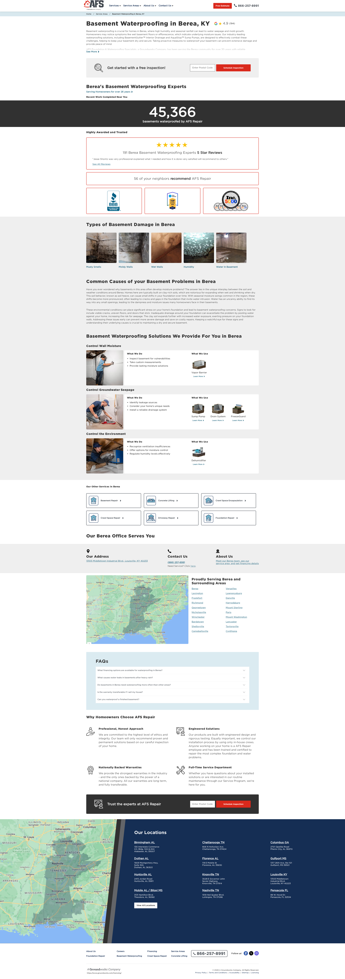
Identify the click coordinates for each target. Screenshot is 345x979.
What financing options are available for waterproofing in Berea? (129, 670)
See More (92, 51)
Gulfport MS (278, 858)
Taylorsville (232, 626)
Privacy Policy (201, 973)
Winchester (198, 617)
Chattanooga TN (213, 842)
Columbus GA (279, 842)
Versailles (231, 588)
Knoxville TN (210, 874)
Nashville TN (210, 890)
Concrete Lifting (179, 956)
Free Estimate (223, 6)
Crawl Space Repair (157, 956)
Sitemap (245, 973)
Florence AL (210, 858)
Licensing (255, 973)
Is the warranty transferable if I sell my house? (120, 692)
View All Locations (146, 905)
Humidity (189, 267)
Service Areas (131, 5)
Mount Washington (236, 617)
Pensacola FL (279, 890)
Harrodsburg (233, 603)
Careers (120, 951)
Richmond (197, 603)
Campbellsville (200, 631)
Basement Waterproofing (129, 956)
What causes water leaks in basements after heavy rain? (125, 677)
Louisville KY (278, 874)
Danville (230, 598)
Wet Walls (157, 267)
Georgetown (199, 607)
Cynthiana (231, 631)
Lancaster (231, 621)
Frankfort (197, 598)
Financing (152, 951)
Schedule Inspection (233, 68)
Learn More (198, 376)
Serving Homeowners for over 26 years (108, 91)
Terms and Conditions (218, 973)
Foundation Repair (95, 956)
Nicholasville (199, 612)
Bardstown (198, 621)
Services (114, 5)
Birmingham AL (144, 842)
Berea (195, 588)
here (193, 566)
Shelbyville (198, 626)
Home (88, 14)
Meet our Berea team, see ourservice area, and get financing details (237, 562)
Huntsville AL (143, 874)
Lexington (197, 593)
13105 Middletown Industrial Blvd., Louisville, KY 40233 (117, 561)
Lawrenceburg (234, 593)
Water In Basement (227, 267)
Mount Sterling (234, 607)
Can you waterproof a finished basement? (118, 699)
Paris (228, 612)
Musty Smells (93, 267)
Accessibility (234, 973)
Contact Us (165, 5)
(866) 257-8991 (176, 562)
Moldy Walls (126, 267)
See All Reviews (101, 164)
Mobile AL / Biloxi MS (148, 890)
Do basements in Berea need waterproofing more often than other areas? (134, 685)
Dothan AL (141, 858)
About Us (149, 5)
